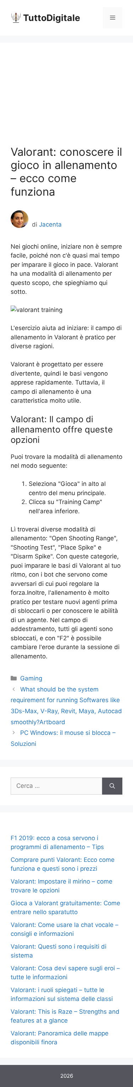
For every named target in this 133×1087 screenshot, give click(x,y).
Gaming (31, 678)
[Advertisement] (66, 99)
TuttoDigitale (51, 17)
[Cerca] (112, 786)
